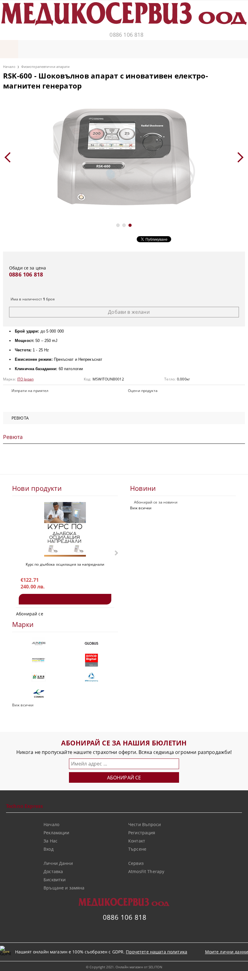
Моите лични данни (226, 952)
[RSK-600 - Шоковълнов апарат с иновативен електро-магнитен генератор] (124, 157)
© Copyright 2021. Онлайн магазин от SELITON (124, 967)
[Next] (238, 157)
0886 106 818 (126, 34)
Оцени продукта (143, 390)
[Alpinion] (38, 643)
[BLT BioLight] (38, 677)
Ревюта (20, 418)
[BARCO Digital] (91, 660)
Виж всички (141, 508)
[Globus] (91, 643)
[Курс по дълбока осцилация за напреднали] (65, 529)
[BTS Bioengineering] (91, 677)
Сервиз (136, 863)
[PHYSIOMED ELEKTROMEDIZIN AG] (38, 660)
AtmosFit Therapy (146, 871)
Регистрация (141, 832)
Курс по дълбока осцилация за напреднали (65, 564)
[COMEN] (38, 693)
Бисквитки (55, 879)
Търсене (137, 849)
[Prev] (10, 157)
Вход (49, 849)
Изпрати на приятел (29, 390)
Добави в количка (65, 599)
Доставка (53, 871)
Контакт (136, 841)
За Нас (50, 841)
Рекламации (56, 832)
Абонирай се (29, 614)
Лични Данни (58, 863)
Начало (9, 66)
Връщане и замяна (64, 888)
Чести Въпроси (144, 824)
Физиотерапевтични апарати (45, 66)
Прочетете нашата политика (156, 952)
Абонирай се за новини (156, 502)
